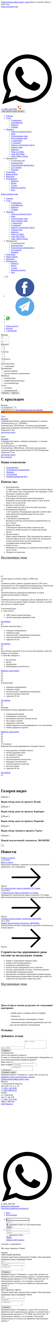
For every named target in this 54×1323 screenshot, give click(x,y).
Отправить (6, 1050)
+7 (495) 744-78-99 (9, 109)
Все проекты (6, 457)
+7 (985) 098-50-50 (9, 1090)
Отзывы (14, 127)
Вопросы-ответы (18, 188)
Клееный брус (17, 163)
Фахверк (14, 170)
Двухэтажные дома (19, 138)
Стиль (3, 385)
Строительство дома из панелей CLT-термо (19, 893)
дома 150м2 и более (19, 156)
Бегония (4, 419)
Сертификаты (17, 123)
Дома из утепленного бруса (23, 145)
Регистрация (11, 1215)
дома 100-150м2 (18, 154)
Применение (6, 368)
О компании (16, 120)
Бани (13, 134)
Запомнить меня (16, 1235)
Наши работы (12, 174)
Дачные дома (16, 147)
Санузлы (5, 352)
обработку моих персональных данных (18, 1077)
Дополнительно (8, 364)
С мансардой (16, 140)
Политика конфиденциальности (15, 1208)
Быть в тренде (7, 862)
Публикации (11, 179)
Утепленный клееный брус (22, 165)
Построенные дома (14, 557)
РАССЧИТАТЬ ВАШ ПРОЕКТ (13, 111)
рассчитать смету (8, 432)
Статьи (14, 185)
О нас (8, 118)
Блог (13, 190)
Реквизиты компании (10, 1206)
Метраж (4, 335)
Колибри (5, 439)
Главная (9, 116)
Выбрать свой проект (10, 671)
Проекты (10, 129)
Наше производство (9, 6)
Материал (5, 376)
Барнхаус (15, 149)
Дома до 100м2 (17, 152)
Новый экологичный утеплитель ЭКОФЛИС (20, 923)
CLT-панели (16, 167)
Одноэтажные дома (19, 136)
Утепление (10, 172)
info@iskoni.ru (7, 1104)
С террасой (16, 143)
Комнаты (5, 344)
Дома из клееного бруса (21, 131)
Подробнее (5, 621)
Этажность (5, 359)
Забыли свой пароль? (15, 1240)
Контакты (10, 176)
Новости (14, 125)
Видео (13, 183)
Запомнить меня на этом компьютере (25, 1225)
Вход (8, 1213)
